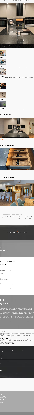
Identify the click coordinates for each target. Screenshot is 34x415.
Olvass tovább (1, 139)
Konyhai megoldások (20, 0)
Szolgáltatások (15, 0)
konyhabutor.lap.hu (2, 402)
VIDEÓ (17, 231)
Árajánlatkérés (28, 0)
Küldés (17, 373)
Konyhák (11, 0)
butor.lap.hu (1, 401)
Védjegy (24, 0)
